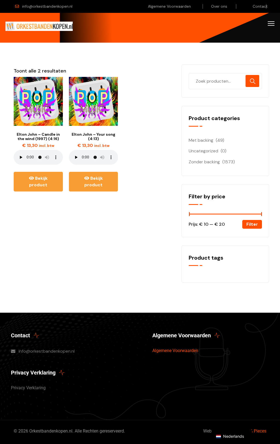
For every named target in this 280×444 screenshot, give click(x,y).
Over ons (219, 6)
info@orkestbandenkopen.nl (47, 6)
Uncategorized (203, 151)
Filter (252, 224)
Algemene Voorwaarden (169, 6)
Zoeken (252, 81)
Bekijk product (38, 181)
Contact (260, 6)
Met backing (201, 140)
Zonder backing (204, 162)
